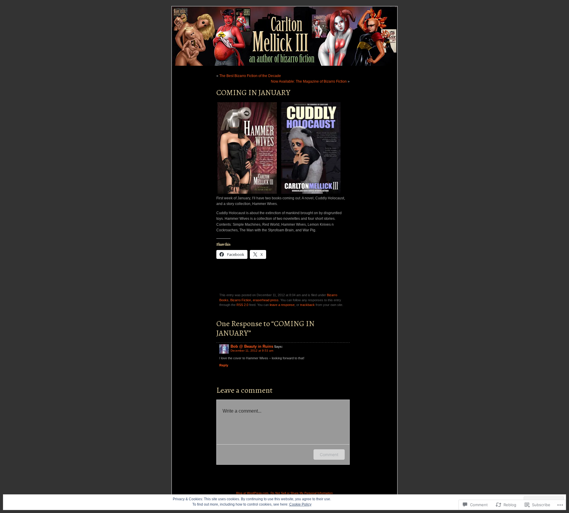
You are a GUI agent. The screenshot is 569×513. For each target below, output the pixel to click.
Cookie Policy (300, 504)
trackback (307, 305)
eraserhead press (266, 300)
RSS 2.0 (242, 305)
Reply (223, 365)
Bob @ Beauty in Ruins (252, 346)
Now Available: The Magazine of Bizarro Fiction (309, 81)
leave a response (282, 305)
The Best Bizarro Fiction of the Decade (250, 76)
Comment (329, 454)
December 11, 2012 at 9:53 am (252, 350)
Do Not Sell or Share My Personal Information (302, 493)
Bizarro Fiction (240, 300)
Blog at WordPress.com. (252, 493)
